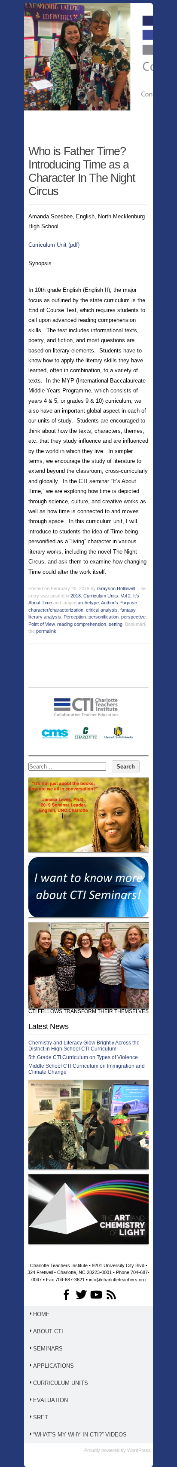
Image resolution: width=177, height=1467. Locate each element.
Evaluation (50, 1400)
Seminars (48, 1348)
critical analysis (102, 610)
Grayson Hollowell (116, 588)
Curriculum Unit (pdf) (53, 245)
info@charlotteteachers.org (117, 1279)
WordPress (139, 1450)
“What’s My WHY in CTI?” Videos (80, 1434)
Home (41, 1314)
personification (103, 616)
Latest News (48, 1026)
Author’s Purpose (119, 602)
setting (115, 624)
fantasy (127, 610)
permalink (46, 631)
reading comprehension (81, 624)
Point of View (41, 624)
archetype (88, 602)
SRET (40, 1417)
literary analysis (44, 616)
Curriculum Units (100, 595)
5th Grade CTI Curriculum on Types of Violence (83, 1057)
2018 (75, 595)
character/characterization (55, 610)
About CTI (48, 1331)
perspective (133, 616)
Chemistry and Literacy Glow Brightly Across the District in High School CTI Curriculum (84, 1046)
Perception (75, 616)
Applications (53, 1366)
